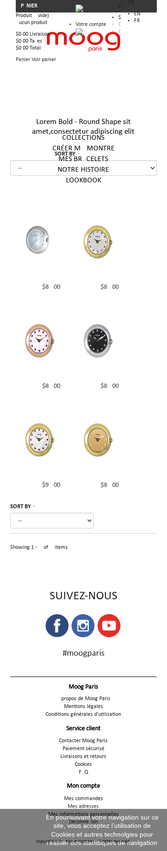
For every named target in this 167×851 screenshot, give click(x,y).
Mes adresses (83, 806)
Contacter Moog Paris (83, 741)
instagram (83, 625)
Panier (30, 6)
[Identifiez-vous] (79, 32)
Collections (83, 138)
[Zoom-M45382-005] (39, 440)
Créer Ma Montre (83, 148)
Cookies (83, 764)
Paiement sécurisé (83, 749)
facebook (57, 625)
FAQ (83, 772)
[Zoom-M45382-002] (39, 242)
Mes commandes (83, 798)
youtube (109, 625)
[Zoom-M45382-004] (97, 242)
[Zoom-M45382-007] (39, 341)
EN (137, 14)
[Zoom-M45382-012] (97, 440)
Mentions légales (83, 706)
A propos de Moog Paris (83, 699)
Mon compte (83, 786)
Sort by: (38, 506)
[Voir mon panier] (91, 11)
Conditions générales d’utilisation (83, 714)
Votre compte (91, 24)
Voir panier (44, 59)
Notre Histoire (83, 170)
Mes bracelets (83, 159)
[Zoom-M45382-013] (97, 341)
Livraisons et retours (83, 756)
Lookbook (83, 180)
